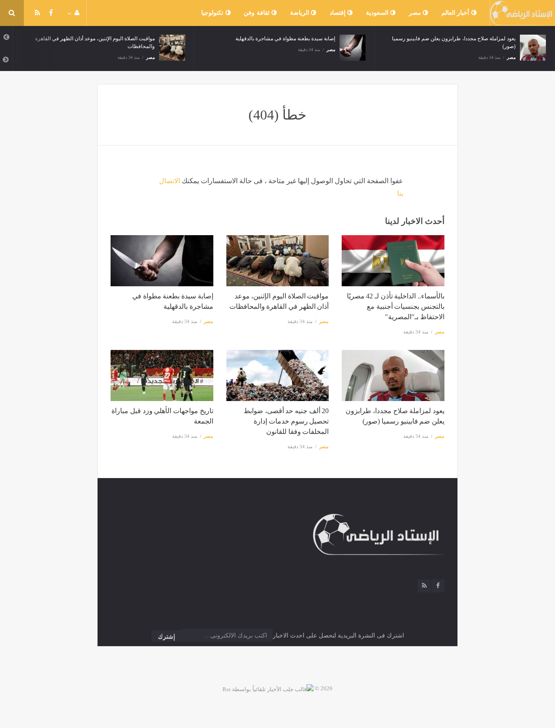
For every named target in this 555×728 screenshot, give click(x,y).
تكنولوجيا (213, 13)
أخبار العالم (456, 13)
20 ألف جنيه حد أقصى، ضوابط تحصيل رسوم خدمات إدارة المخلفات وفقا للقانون (286, 421)
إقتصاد (339, 13)
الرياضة (300, 13)
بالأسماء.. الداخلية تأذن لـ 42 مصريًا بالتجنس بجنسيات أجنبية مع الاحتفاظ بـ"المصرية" (395, 306)
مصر (416, 13)
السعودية (378, 13)
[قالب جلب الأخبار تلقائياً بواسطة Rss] (267, 688)
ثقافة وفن (257, 13)
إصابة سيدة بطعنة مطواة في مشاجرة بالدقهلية (285, 39)
